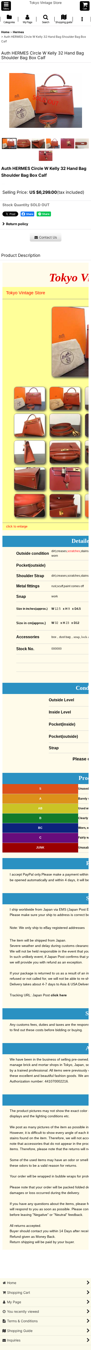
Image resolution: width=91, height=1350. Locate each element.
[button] (6, 6)
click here (59, 995)
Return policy (17, 224)
